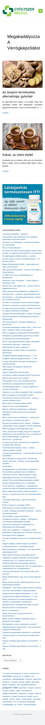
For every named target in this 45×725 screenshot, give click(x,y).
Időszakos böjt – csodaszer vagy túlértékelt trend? (21, 294)
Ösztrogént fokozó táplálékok (13, 535)
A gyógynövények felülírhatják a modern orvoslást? (21, 314)
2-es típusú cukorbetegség (11, 673)
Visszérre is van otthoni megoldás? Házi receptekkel (22, 392)
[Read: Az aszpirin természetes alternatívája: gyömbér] (22, 74)
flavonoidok (35, 682)
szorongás (37, 699)
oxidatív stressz (32, 696)
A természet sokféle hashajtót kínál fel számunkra (21, 375)
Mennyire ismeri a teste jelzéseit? (15, 607)
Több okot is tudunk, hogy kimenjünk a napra (19, 475)
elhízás (21, 682)
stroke (18, 699)
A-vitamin (25, 673)
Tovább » (5, 113)
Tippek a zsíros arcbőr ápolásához (15, 406)
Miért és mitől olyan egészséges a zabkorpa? (19, 409)
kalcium (38, 688)
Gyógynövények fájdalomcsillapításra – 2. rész (20, 593)
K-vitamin (30, 688)
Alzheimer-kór (34, 673)
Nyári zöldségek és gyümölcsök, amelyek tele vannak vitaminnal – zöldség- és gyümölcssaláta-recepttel (21, 461)
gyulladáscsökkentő (28, 685)
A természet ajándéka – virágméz (15, 234)
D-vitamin (28, 679)
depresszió (37, 679)
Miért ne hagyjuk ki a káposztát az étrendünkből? (21, 333)
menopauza (6, 696)
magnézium (22, 693)
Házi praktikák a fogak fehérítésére (15, 516)
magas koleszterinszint (24, 691)
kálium (12, 691)
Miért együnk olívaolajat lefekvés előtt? (17, 403)
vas (15, 704)
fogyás (4, 685)
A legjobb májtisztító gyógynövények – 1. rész (19, 358)
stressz (12, 699)
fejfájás (27, 682)
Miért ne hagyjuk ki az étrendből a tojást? (18, 395)
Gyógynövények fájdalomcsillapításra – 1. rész (20, 596)
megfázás (37, 693)
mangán (30, 693)
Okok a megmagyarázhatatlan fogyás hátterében (21, 341)
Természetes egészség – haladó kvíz (16, 344)
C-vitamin (26, 676)
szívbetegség (7, 704)
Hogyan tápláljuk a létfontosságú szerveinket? (19, 544)
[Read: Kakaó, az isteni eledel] (22, 137)
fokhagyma (12, 685)
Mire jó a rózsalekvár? (10, 610)
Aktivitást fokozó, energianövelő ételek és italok (20, 605)
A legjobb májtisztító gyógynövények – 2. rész (19, 356)
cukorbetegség (18, 679)
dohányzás (6, 682)
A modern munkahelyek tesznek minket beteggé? (21, 302)
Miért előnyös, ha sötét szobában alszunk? (18, 508)
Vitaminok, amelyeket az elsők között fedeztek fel (21, 305)
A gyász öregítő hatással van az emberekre (18, 483)
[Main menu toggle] (41, 11)
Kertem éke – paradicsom (12, 439)
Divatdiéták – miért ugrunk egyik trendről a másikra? (22, 588)
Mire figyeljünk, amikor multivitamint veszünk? (19, 624)
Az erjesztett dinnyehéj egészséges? (16, 339)
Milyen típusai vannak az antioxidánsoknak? (19, 555)
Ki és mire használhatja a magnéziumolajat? (19, 591)
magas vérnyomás (9, 693)
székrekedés (7, 702)
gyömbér (22, 688)
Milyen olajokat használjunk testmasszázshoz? (20, 491)
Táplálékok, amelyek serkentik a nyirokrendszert (20, 558)
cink (32, 676)
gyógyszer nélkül (10, 687)
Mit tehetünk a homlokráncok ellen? (15, 420)
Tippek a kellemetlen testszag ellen (15, 372)
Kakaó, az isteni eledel (17, 155)
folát (18, 685)
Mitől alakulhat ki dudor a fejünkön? (15, 347)
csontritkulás (6, 679)
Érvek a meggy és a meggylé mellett (16, 505)
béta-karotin (17, 676)
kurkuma (5, 691)
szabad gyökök (26, 699)
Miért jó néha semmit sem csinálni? (15, 378)
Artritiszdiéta (7, 466)
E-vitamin (14, 682)
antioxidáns (7, 676)
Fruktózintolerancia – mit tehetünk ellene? (18, 546)
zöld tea (20, 704)
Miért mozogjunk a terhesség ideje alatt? (17, 429)
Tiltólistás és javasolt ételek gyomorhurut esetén (20, 336)
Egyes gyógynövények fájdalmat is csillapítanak (20, 291)
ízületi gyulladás (30, 704)
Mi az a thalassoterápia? (11, 248)
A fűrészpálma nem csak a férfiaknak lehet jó (19, 381)
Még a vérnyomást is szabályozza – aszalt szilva (20, 417)
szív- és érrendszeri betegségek (24, 702)
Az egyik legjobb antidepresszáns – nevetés (19, 256)
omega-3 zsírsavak (18, 696)
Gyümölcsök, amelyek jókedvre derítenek (18, 384)
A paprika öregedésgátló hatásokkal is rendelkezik (21, 632)
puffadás (5, 699)
